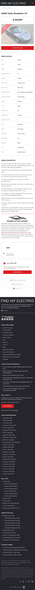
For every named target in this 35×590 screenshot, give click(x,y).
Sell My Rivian (7, 498)
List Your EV (7, 406)
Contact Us (5, 310)
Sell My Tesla (6, 481)
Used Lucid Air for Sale (9, 532)
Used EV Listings (7, 328)
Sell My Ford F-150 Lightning (11, 503)
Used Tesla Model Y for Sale (12, 525)
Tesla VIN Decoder (8, 349)
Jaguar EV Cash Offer (9, 435)
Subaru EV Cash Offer (9, 461)
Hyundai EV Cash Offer (9, 430)
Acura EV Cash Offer (8, 471)
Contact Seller (17, 48)
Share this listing (18, 284)
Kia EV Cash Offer (8, 432)
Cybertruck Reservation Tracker (12, 354)
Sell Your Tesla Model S (10, 484)
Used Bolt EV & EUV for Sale (11, 540)
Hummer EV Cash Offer (9, 425)
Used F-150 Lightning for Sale (11, 535)
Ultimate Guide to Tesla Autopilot (12, 555)
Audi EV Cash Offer (8, 457)
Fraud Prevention (9, 564)
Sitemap (17, 564)
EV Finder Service (8, 332)
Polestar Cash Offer (8, 447)
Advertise (5, 359)
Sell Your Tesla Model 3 (10, 486)
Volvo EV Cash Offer (8, 469)
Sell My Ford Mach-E (9, 505)
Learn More (16, 272)
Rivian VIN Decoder (8, 352)
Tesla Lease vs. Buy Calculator (11, 357)
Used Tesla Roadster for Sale (12, 528)
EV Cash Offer (7, 330)
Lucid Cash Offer (7, 423)
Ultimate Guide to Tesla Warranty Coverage (15, 550)
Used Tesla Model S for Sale (12, 518)
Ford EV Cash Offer (8, 428)
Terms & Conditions (21, 562)
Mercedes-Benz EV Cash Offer (11, 442)
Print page (18, 288)
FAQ (4, 340)
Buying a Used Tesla (8, 515)
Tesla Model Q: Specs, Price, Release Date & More (16, 386)
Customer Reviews (8, 335)
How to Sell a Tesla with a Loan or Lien (13, 375)
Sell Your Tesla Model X (10, 488)
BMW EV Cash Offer (8, 440)
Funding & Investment (6, 562)
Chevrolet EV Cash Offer (10, 437)
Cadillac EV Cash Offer (9, 454)
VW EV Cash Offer (8, 449)
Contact (5, 345)
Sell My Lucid (6, 501)
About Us (5, 342)
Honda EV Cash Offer (9, 464)
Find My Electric (5, 304)
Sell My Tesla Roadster (10, 496)
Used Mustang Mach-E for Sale (12, 537)
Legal (14, 562)
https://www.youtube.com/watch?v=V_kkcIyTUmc (14, 232)
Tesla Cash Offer (7, 418)
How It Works (7, 337)
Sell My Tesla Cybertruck (11, 493)
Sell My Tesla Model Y (10, 491)
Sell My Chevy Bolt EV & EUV (11, 508)
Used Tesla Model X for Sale (12, 523)
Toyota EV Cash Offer (9, 466)
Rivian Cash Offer (8, 420)
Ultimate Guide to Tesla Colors (11, 552)
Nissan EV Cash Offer (9, 452)
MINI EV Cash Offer (8, 444)
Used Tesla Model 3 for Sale (12, 520)
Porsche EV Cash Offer (9, 459)
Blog (4, 347)
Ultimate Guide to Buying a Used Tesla (14, 547)
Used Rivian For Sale (8, 530)
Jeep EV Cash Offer (8, 474)
